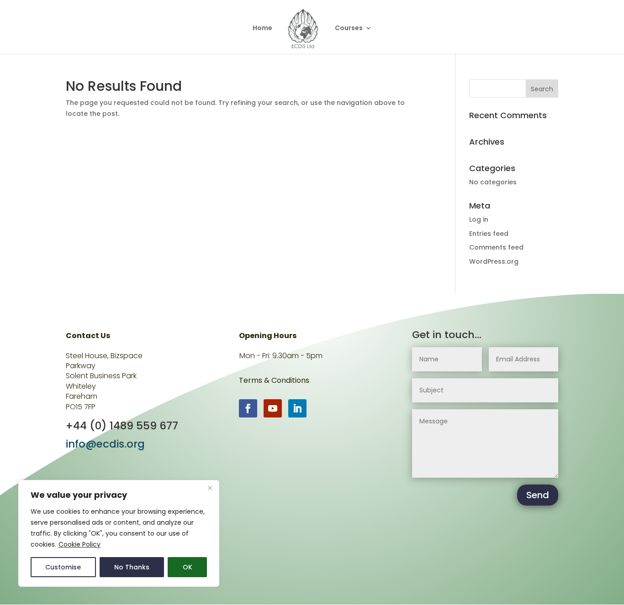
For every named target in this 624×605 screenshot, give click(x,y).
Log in (478, 219)
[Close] (209, 487)
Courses (349, 28)
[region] (118, 533)
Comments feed (496, 247)
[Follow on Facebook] (248, 408)
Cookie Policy (79, 544)
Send (537, 495)
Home (262, 28)
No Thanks (131, 567)
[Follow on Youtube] (273, 408)
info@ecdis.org (105, 444)
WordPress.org (493, 261)
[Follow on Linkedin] (297, 408)
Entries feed (488, 233)
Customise (63, 567)
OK (187, 567)
